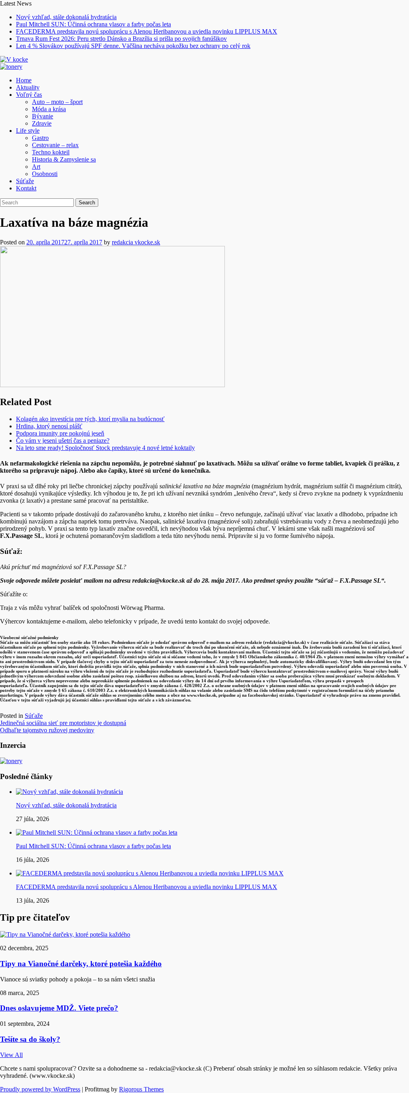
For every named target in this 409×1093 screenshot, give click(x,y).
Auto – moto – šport (57, 101)
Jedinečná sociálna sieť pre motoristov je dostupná (63, 722)
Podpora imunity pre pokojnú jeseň (60, 433)
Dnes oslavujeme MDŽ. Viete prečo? (59, 1008)
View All (11, 1054)
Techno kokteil (50, 152)
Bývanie (42, 116)
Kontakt (26, 188)
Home (24, 80)
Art (36, 166)
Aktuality (28, 87)
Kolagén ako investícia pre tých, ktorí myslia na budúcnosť (90, 419)
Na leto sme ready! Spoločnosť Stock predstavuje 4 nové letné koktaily (105, 447)
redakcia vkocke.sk (136, 242)
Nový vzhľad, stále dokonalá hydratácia (66, 17)
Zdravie (42, 123)
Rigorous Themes (141, 1089)
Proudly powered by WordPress (40, 1089)
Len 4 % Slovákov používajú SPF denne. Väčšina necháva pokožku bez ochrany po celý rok (133, 45)
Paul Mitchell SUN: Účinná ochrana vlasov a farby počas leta (93, 24)
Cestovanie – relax (55, 145)
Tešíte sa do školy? (30, 1039)
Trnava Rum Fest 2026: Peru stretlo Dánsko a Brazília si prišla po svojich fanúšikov (121, 38)
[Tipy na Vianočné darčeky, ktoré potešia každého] (65, 934)
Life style (28, 130)
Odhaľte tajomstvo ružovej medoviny (47, 730)
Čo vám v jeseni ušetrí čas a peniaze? (62, 440)
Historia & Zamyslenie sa (64, 159)
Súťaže (25, 181)
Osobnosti (45, 173)
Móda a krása (49, 109)
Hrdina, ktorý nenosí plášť (49, 426)
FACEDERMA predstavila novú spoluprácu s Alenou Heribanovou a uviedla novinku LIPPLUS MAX (146, 31)
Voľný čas (29, 94)
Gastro (40, 137)
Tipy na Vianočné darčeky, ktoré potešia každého (81, 963)
